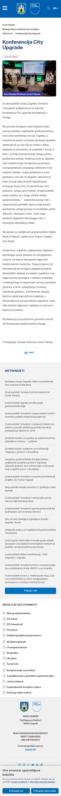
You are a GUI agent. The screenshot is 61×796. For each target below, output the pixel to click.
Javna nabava (15, 681)
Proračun (12, 629)
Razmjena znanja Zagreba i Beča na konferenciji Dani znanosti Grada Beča (29, 383)
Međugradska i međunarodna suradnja (20, 29)
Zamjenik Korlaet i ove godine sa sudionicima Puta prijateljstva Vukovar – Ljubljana (30, 440)
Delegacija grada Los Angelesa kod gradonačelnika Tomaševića (30, 531)
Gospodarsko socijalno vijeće (24, 687)
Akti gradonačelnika (18, 613)
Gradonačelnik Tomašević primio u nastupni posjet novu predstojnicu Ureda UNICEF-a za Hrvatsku (30, 567)
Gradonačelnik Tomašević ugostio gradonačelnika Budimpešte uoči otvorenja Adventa (30, 510)
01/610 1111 (30, 749)
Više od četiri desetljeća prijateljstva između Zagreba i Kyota (26, 521)
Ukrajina (12, 658)
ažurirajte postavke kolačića (42, 781)
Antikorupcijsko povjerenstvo (24, 635)
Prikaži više (30, 590)
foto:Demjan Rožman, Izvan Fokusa (22, 94)
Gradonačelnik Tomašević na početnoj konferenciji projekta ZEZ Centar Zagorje (30, 478)
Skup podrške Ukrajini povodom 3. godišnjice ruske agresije (30, 489)
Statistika (12, 653)
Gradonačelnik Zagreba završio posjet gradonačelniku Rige (24, 404)
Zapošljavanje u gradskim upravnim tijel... (31, 675)
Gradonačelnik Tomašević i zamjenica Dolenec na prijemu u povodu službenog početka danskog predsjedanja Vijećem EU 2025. (29, 427)
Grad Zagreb (8, 25)
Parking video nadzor (19, 692)
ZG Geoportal (15, 624)
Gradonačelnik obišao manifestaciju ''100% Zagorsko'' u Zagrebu (26, 556)
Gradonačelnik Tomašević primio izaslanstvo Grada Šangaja (27, 394)
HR (55, 8)
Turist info (12, 663)
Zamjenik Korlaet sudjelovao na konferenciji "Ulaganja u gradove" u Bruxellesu (26, 450)
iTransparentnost (17, 647)
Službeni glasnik (16, 641)
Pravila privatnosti (19, 781)
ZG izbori (12, 618)
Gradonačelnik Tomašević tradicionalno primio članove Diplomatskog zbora (28, 499)
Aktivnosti (7, 33)
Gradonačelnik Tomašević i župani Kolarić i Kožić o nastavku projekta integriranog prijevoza (30, 415)
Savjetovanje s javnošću (21, 670)
